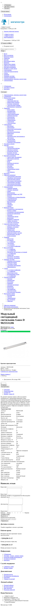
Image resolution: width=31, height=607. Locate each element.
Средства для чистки (13, 222)
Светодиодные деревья (13, 105)
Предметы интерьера (10, 67)
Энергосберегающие (13, 114)
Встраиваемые (11, 141)
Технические (11, 117)
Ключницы (10, 167)
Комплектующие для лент (14, 233)
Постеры (9, 166)
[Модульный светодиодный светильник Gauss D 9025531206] (15, 360)
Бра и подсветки (8, 55)
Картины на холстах (13, 163)
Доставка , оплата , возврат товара (13, 555)
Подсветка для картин (13, 258)
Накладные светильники (14, 129)
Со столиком (10, 244)
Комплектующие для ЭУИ (14, 194)
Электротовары (8, 80)
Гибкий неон (11, 230)
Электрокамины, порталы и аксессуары (15, 79)
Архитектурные (11, 290)
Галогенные (10, 121)
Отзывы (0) (7, 392)
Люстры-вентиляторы (13, 148)
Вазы (8, 161)
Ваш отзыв (4, 494)
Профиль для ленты (12, 227)
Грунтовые (10, 281)
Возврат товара (8, 568)
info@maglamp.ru (8, 37)
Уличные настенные (13, 284)
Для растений (11, 139)
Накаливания (11, 118)
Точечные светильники (13, 142)
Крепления (10, 218)
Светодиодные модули (13, 231)
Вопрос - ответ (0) (9, 394)
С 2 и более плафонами (13, 246)
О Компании (8, 5)
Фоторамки (10, 164)
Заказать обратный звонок (11, 31)
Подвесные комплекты (13, 213)
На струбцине (11, 299)
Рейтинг (3, 512)
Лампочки (7, 58)
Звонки (9, 206)
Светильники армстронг (14, 176)
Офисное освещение (10, 65)
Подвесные (10, 130)
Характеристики (8, 391)
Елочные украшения (13, 103)
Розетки (9, 195)
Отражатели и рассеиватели (15, 209)
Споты (6, 73)
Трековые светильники (13, 261)
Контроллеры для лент (13, 234)
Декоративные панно (13, 169)
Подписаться (4, 520)
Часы (8, 170)
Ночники (9, 135)
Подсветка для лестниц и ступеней (17, 252)
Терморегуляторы (12, 188)
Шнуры (9, 203)
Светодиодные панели (13, 179)
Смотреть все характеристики (9, 371)
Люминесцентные (12, 115)
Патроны (9, 215)
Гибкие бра (10, 255)
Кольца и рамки (11, 210)
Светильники (8, 70)
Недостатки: (4, 511)
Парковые (10, 283)
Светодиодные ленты (13, 225)
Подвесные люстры (12, 151)
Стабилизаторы (11, 200)
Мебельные (10, 133)
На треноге (10, 240)
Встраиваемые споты (13, 274)
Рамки (9, 191)
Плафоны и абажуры (13, 219)
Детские (9, 296)
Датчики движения (12, 190)
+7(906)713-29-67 (9, 34)
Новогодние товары (9, 64)
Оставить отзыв (5, 514)
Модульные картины (13, 158)
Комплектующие (8, 56)
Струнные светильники (14, 265)
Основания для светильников (15, 212)
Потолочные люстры (13, 154)
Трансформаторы (12, 198)
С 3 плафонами (11, 253)
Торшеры (6, 74)
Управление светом (12, 216)
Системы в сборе (12, 264)
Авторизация (7, 16)
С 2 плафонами (11, 250)
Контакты (7, 8)
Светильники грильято (13, 182)
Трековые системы (9, 76)
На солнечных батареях (14, 292)
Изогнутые (10, 238)
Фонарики (10, 286)
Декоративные (11, 120)
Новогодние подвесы (13, 102)
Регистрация (7, 14)
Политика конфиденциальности (13, 557)
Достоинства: (4, 504)
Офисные (10, 301)
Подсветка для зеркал (13, 256)
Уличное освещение (9, 77)
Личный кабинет (9, 585)
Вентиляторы (11, 192)
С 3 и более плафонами (13, 270)
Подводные (10, 287)
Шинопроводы (11, 267)
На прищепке (11, 295)
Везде (5, 53)
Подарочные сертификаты (11, 576)
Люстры (6, 59)
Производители (8, 574)
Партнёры (7, 577)
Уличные (9, 279)
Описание (7, 389)
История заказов (8, 586)
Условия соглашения (10, 558)
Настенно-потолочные (13, 132)
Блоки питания (11, 236)
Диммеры (10, 204)
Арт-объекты (11, 172)
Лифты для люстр (12, 221)
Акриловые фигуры (13, 101)
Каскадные (10, 147)
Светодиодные (11, 123)
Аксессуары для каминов (14, 157)
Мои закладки (8, 588)
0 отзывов (3, 330)
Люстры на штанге (12, 149)
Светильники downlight (14, 184)
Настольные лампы (9, 61)
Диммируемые (11, 112)
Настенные (10, 126)
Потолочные (10, 127)
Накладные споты (12, 273)
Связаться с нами (9, 566)
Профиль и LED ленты (10, 68)
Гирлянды (10, 99)
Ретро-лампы (11, 109)
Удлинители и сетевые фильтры (16, 197)
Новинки (6, 62)
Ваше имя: (4, 487)
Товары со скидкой (9, 579)
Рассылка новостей (9, 589)
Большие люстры (12, 152)
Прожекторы (11, 280)
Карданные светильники (14, 185)
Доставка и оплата (9, 6)
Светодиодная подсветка (11, 71)
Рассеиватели (11, 228)
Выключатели (11, 201)
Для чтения (10, 243)
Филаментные (11, 111)
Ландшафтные (11, 289)
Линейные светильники (14, 178)
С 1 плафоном (11, 241)
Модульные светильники (14, 181)
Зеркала (9, 160)
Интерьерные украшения (14, 106)
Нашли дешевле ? (6, 374)
